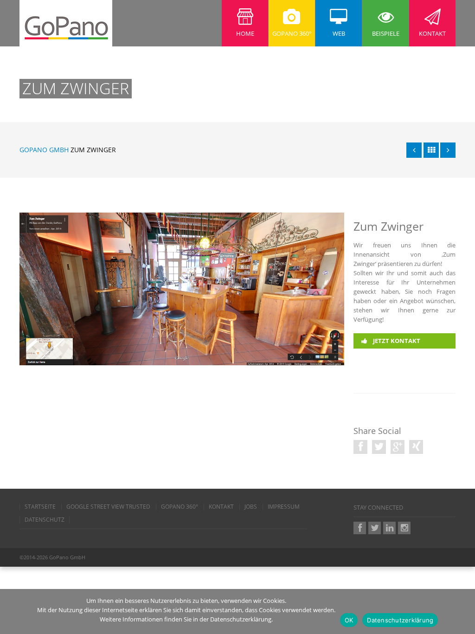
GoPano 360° (179, 507)
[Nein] (463, 611)
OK (349, 620)
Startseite (40, 507)
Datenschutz (44, 520)
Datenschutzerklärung (400, 620)
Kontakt (221, 507)
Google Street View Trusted (108, 507)
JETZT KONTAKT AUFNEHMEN (390, 348)
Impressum (284, 507)
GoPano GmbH (44, 149)
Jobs (250, 507)
